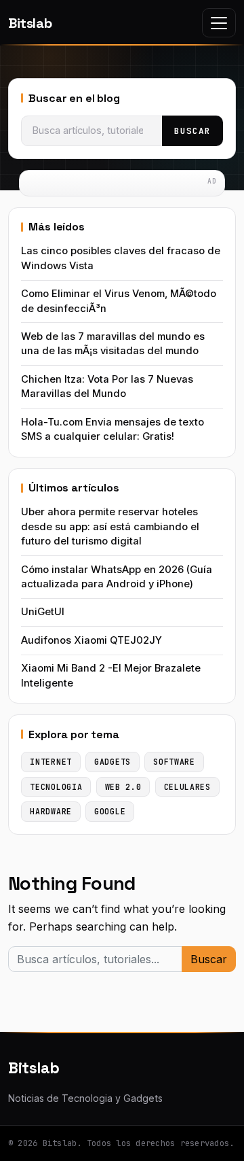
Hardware (51, 811)
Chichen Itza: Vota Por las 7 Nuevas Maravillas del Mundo (107, 386)
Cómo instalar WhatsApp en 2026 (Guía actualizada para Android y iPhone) (116, 577)
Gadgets (112, 762)
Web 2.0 (123, 787)
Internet (51, 762)
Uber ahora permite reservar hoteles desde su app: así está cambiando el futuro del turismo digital (110, 526)
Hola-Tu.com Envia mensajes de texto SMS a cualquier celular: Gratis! (112, 429)
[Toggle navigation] (219, 22)
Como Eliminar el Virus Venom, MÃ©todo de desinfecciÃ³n (118, 301)
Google (109, 811)
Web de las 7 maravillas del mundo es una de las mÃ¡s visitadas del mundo (113, 343)
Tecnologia (56, 787)
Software (174, 762)
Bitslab (30, 23)
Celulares (187, 787)
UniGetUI (42, 612)
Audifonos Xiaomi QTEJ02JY (91, 640)
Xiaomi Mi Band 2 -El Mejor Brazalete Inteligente (111, 675)
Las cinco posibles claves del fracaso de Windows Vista (120, 258)
